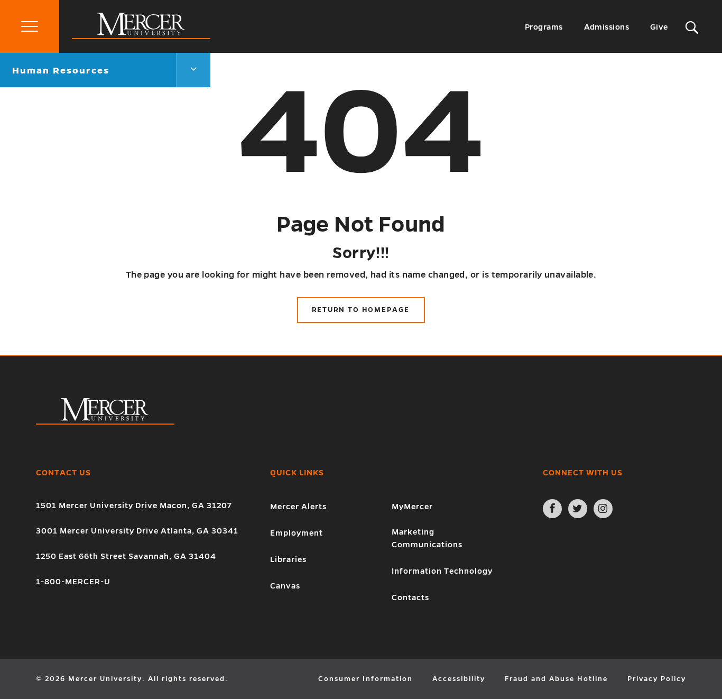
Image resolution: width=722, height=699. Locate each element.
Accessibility (458, 679)
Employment (296, 533)
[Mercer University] (141, 36)
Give (659, 27)
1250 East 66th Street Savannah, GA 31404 (126, 556)
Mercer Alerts (298, 506)
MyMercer (412, 506)
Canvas (285, 586)
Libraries (288, 559)
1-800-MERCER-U (73, 581)
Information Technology (442, 571)
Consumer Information (365, 679)
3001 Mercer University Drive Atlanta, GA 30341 (137, 531)
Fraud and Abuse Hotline (556, 679)
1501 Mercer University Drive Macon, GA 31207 (134, 505)
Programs (544, 27)
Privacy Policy (656, 679)
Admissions (607, 27)
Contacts (410, 597)
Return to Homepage (361, 310)
